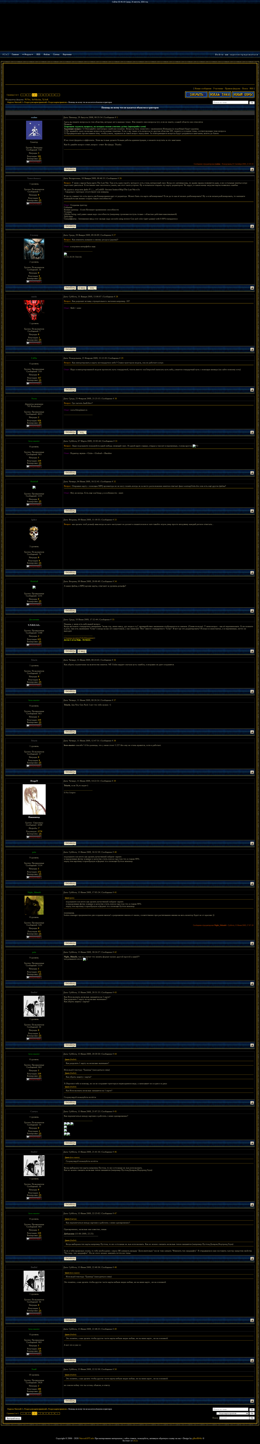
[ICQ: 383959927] (82, 432)
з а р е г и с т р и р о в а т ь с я (244, 54)
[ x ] (6, 54)
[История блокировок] (40, 158)
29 (122, 358)
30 (116, 398)
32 (115, 481)
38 (115, 740)
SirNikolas (36, 99)
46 (115, 1152)
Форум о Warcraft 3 (15, 102)
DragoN (34, 781)
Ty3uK (45, 99)
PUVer (27, 99)
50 (115, 1369)
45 (115, 1111)
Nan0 (34, 1369)
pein (34, 852)
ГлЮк (34, 358)
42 (115, 952)
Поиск (245, 88)
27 (114, 235)
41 (115, 892)
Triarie (34, 660)
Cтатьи (56, 54)
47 (115, 1213)
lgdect (34, 519)
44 (115, 1054)
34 (115, 581)
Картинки (67, 54)
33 (115, 519)
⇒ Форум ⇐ (27, 54)
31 (116, 441)
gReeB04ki (197, 1438)
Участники (218, 88)
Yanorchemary (34, 178)
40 (115, 852)
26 (120, 178)
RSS (38, 54)
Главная (15, 54)
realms (34, 117)
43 (115, 992)
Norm (34, 398)
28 (117, 296)
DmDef (34, 992)
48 (115, 1267)
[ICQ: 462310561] (92, 288)
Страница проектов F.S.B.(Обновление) (79, 638)
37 (115, 700)
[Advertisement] (130, 74)
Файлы (47, 54)
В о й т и (219, 54)
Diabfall (34, 481)
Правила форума (232, 88)
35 (113, 619)
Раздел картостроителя (57, 102)
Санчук (34, 1111)
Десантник (34, 619)
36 (115, 660)
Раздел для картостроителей (35, 102)
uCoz (135, 1440)
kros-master (34, 441)
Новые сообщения (203, 88)
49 (115, 1329)
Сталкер (34, 235)
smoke (34, 296)
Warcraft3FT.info (86, 1438)
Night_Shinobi (34, 892)
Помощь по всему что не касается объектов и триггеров (90, 102)
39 (115, 781)
